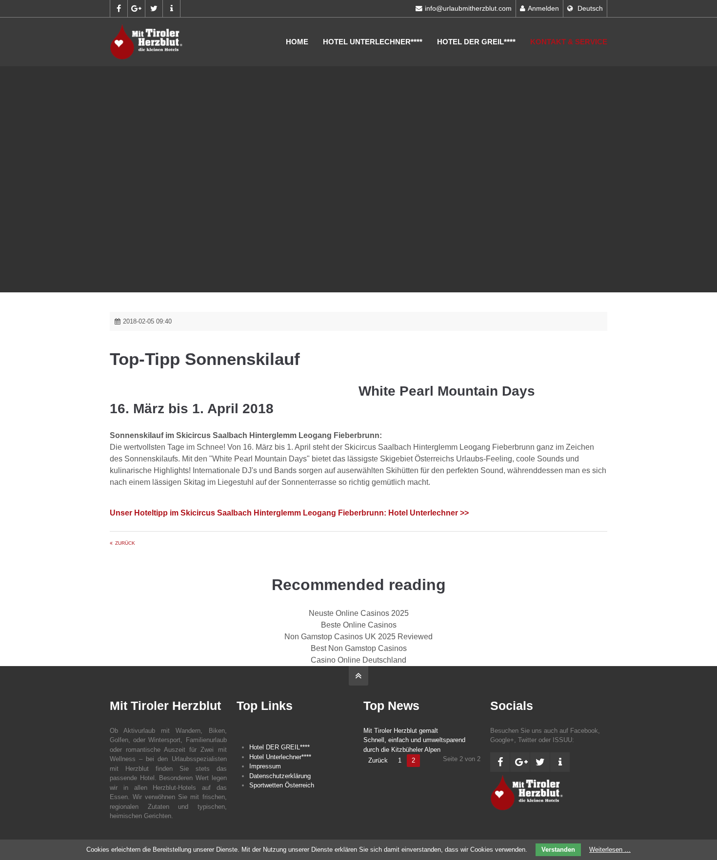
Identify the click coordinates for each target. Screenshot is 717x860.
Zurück (125, 543)
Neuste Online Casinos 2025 (359, 613)
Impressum (265, 766)
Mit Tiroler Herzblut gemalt (400, 730)
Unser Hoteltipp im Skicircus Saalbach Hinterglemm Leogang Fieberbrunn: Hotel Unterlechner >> (289, 513)
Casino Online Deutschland (358, 660)
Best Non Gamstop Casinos (359, 648)
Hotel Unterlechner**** (372, 42)
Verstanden (558, 849)
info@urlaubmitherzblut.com (468, 8)
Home (297, 42)
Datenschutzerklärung (280, 776)
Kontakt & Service (568, 42)
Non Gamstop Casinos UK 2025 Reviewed (358, 636)
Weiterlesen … (610, 849)
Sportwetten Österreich (281, 785)
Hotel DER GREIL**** (476, 42)
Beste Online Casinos (359, 625)
